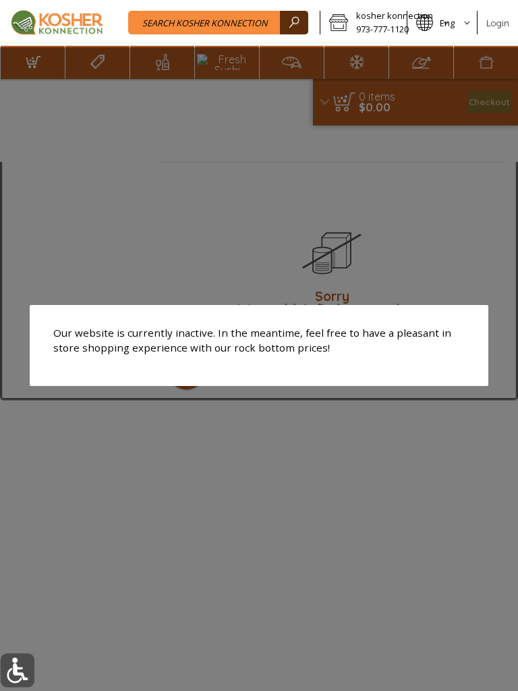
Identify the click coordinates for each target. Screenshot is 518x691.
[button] (17, 670)
